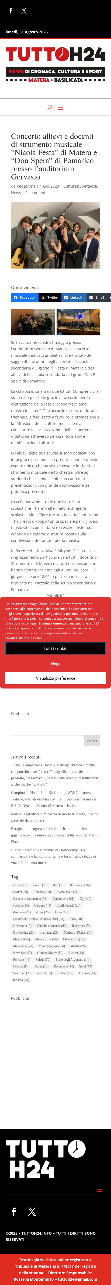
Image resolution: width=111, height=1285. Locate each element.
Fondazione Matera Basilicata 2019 (38, 919)
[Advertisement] (55, 1057)
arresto (40, 885)
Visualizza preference (55, 678)
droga (43, 912)
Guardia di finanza (52, 926)
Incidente (81, 926)
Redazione (26, 186)
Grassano (22, 926)
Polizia (43, 960)
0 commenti (36, 192)
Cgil (85, 899)
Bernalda (42, 892)
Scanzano (22, 973)
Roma (41, 966)
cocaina (21, 905)
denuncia (22, 912)
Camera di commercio (30, 899)
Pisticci (76, 953)
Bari (58, 885)
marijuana (49, 932)
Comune (42, 905)
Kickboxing (23, 932)
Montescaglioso (52, 946)
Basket (20, 892)
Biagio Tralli (67, 892)
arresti (20, 885)
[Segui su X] (24, 10)
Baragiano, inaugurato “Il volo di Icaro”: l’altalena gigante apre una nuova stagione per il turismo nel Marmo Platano (55, 835)
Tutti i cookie (55, 648)
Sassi (85, 966)
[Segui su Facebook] (11, 10)
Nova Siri (22, 953)
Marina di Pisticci (78, 932)
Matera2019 (74, 939)
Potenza (21, 966)
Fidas (61, 912)
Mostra (78, 946)
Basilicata (80, 885)
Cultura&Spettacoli (80, 186)
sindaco (65, 973)
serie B (44, 973)
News (16, 192)
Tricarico (87, 973)
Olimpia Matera (50, 953)
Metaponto (23, 946)
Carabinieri (63, 899)
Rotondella (64, 966)
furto (76, 919)
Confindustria (68, 905)
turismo (21, 980)
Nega (55, 663)
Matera (21, 939)
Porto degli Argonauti (72, 960)
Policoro (21, 960)
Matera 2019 (46, 939)
